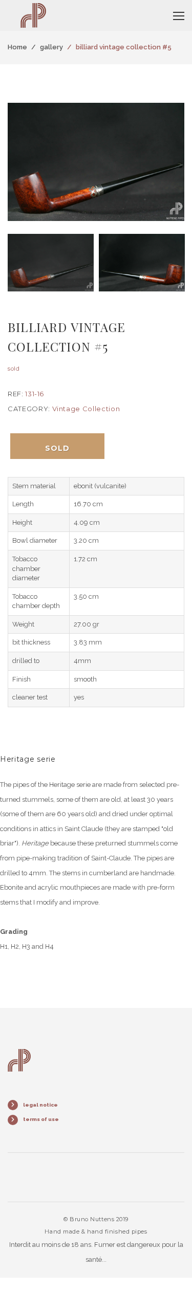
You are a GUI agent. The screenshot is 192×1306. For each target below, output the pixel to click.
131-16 (34, 394)
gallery (51, 47)
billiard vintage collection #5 (124, 47)
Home (17, 47)
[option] (96, 162)
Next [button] (174, 162)
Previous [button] (18, 162)
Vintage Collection (86, 408)
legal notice (40, 1105)
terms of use (41, 1119)
